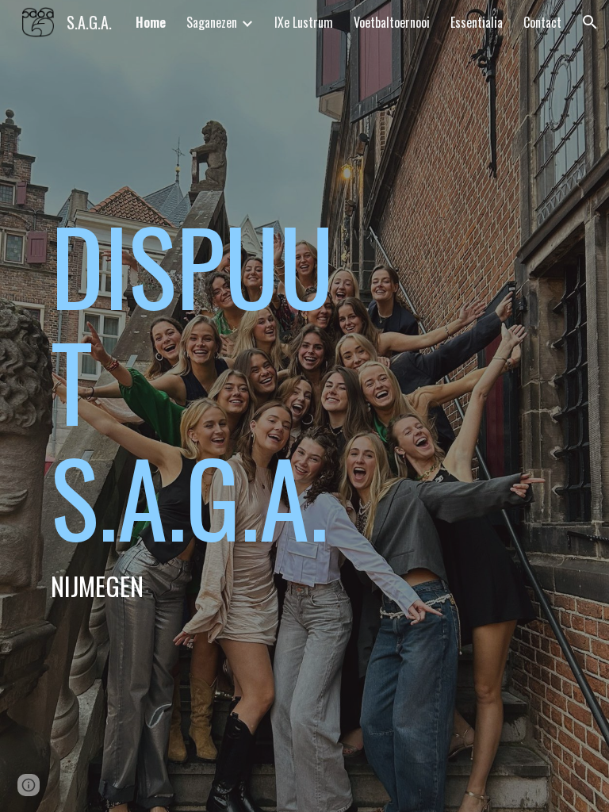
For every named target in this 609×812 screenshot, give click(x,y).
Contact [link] (542, 22)
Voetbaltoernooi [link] (392, 22)
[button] (590, 22)
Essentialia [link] (476, 22)
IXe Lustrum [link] (303, 22)
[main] (193, 406)
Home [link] (151, 22)
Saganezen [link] (211, 22)
